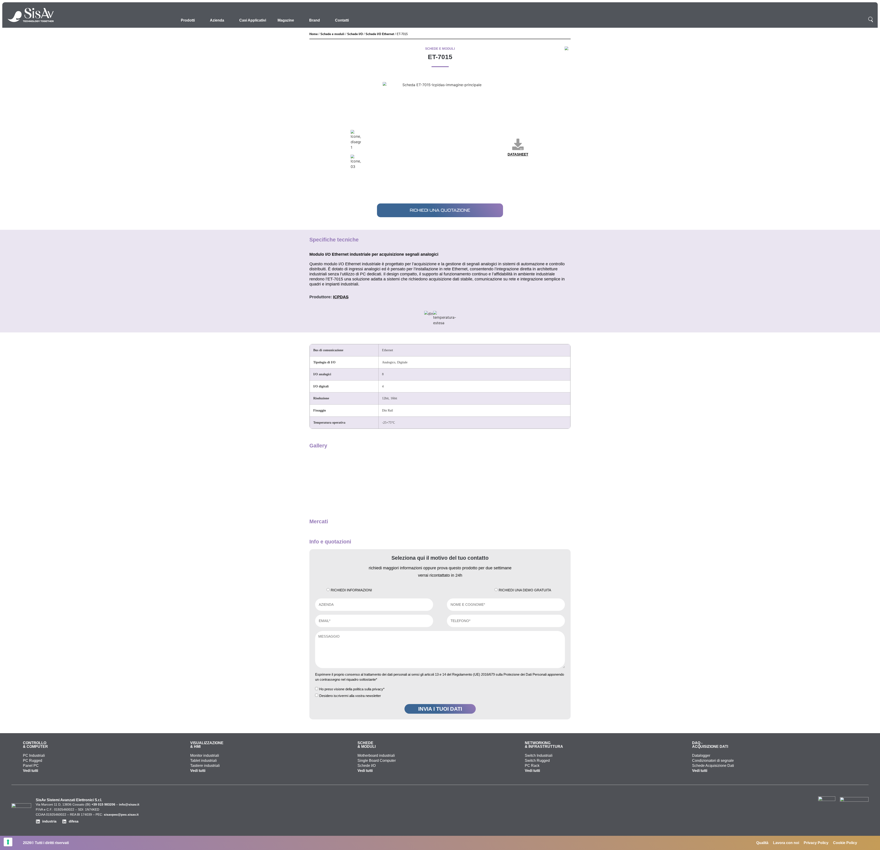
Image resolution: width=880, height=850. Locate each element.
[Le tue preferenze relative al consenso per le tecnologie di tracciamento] (8, 842)
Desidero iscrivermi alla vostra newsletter (350, 696)
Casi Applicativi (252, 20)
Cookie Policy (845, 843)
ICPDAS (341, 297)
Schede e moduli (332, 34)
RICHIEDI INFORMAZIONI (351, 590)
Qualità (762, 843)
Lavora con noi (786, 843)
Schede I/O (355, 34)
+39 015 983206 (103, 804)
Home (313, 34)
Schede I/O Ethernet (380, 34)
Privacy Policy (816, 843)
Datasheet (518, 154)
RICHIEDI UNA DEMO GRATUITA (525, 590)
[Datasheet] (518, 144)
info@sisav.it (129, 804)
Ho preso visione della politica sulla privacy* (352, 689)
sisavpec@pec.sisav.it (121, 814)
